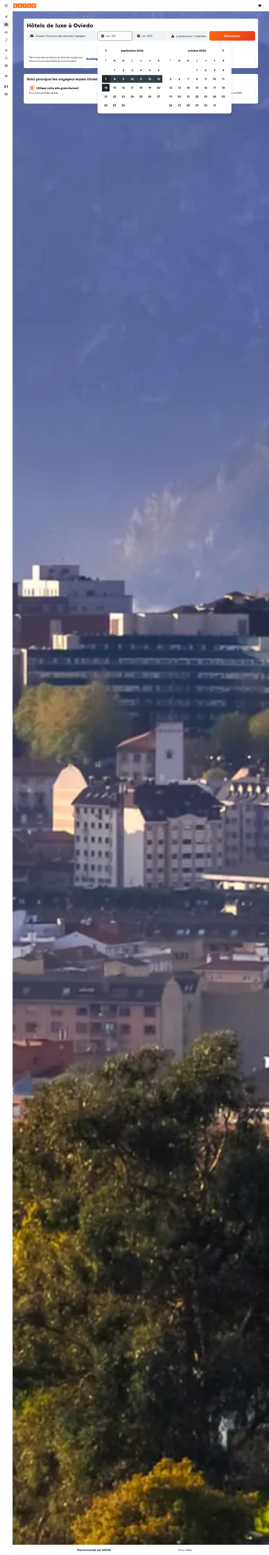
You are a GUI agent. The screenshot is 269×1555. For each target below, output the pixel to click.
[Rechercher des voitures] (6, 32)
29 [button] (114, 105)
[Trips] (6, 76)
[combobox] (65, 35)
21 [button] (105, 96)
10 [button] (132, 79)
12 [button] (149, 79)
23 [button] (123, 96)
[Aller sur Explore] (6, 50)
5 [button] (150, 70)
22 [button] (114, 96)
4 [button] (141, 70)
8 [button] (114, 79)
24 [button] (132, 96)
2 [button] (123, 70)
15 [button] (114, 88)
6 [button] (158, 70)
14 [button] (105, 88)
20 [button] (158, 88)
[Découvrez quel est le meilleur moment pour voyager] (6, 65)
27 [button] (158, 96)
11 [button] (141, 79)
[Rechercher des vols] (6, 16)
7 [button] (106, 79)
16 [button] (123, 88)
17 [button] (132, 88)
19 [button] (149, 88)
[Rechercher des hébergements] (6, 24)
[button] (6, 6)
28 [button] (105, 105)
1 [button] (114, 70)
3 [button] (132, 70)
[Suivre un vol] (6, 58)
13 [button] (158, 79)
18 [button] (141, 88)
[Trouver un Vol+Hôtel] (6, 40)
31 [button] (214, 105)
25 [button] (141, 96)
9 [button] (123, 79)
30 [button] (123, 105)
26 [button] (149, 96)
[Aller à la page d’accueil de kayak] (24, 5)
